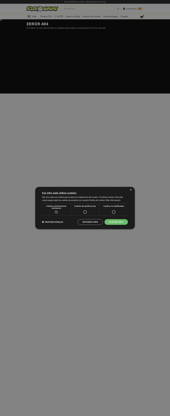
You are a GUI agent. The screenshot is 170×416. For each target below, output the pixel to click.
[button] (52, 222)
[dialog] (85, 208)
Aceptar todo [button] (116, 222)
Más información (113, 200)
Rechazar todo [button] (90, 222)
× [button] (131, 190)
